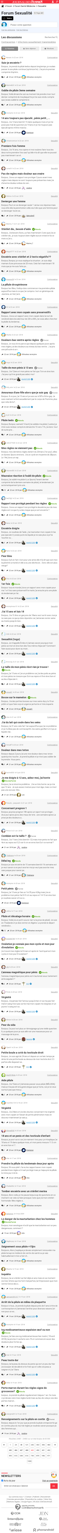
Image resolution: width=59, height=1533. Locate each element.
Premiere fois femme (13, 146)
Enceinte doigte (10, 528)
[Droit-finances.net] (44, 1519)
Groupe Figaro (27, 1502)
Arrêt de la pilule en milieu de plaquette (23, 1302)
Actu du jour (9, 1480)
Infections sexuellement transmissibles (37, 42)
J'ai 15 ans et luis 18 (12, 611)
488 (26, 1450)
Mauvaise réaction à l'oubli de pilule (21, 475)
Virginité (6, 997)
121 (26, 1445)
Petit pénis (7, 888)
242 (32, 1445)
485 (10, 1450)
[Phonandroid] (44, 1530)
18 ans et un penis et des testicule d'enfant (25, 1135)
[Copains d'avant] (15, 1524)
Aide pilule (7, 1080)
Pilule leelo (7, 420)
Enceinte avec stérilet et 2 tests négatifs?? (26, 256)
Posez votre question (20, 25)
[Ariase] (15, 1529)
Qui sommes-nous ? (16, 1497)
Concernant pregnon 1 (14, 808)
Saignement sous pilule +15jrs (18, 1246)
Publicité (36, 1497)
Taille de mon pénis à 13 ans (17, 367)
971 (48, 1456)
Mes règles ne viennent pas (16, 448)
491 (43, 1450)
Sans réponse (30, 49)
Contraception (8, 42)
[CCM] (15, 1513)
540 (21, 1456)
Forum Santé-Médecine (25, 6)
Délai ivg (6, 860)
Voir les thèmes (22, 30)
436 (43, 1445)
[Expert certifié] (32, 379)
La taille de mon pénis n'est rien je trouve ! (24, 667)
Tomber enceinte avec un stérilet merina (24, 1191)
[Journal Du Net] (44, 1513)
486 (15, 1450)
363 (37, 1445)
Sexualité (42, 6)
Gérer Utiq (48, 1499)
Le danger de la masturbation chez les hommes (28, 1219)
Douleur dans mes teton (15, 750)
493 (10, 1456)
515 (15, 1456)
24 (16, 1445)
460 (48, 1445)
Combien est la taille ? (13, 835)
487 (21, 1450)
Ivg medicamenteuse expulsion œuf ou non (25, 1329)
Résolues (50, 49)
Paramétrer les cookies (34, 1499)
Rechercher (50, 37)
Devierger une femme (13, 201)
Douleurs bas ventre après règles (20, 340)
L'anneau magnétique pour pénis (19, 972)
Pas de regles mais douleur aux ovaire (22, 173)
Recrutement (45, 1497)
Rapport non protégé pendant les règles (24, 503)
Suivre (9, 18)
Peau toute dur (9, 1360)
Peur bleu (6, 556)
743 (32, 1456)
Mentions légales (13, 1502)
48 (21, 1445)
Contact (28, 1497)
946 (43, 1456)
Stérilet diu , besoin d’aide (16, 229)
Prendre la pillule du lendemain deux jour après (27, 1163)
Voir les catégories (8, 30)
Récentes (10, 49)
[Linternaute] (15, 1519)
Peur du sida (8, 1024)
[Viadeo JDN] (44, 1524)
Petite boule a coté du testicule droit (22, 1052)
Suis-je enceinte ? (11, 62)
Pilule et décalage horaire (15, 916)
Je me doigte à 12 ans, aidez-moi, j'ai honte (25, 777)
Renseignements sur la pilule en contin (23, 1419)
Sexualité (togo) (10, 639)
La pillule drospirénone (14, 284)
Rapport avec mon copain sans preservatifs (26, 312)
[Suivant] (55, 1445)
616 (26, 1456)
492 (48, 1450)
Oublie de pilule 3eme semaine (18, 90)
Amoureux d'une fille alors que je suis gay (24, 392)
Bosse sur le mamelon (13, 697)
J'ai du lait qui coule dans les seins (20, 722)
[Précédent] (4, 1445)
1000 (29, 1461)
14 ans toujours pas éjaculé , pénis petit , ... (25, 118)
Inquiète (6, 1274)
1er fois (5, 583)
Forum (9, 6)
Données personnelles (16, 1499)
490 (37, 1450)
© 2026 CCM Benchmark (42, 1502)
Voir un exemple (50, 1480)
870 (37, 1456)
